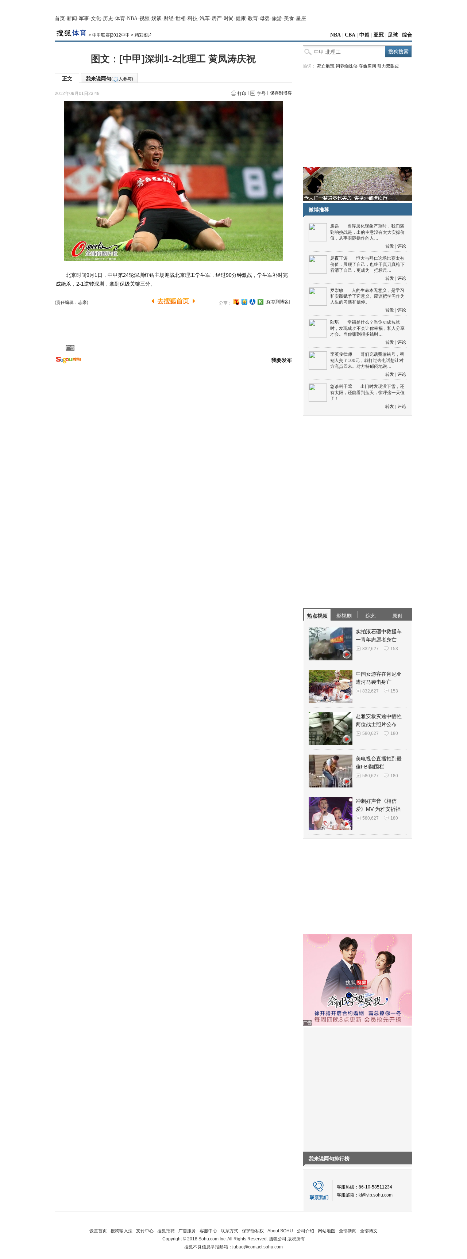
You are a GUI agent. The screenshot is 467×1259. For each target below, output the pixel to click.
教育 (253, 18)
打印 (242, 93)
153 (394, 648)
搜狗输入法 (121, 1230)
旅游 (277, 18)
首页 (60, 18)
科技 (193, 18)
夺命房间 (367, 66)
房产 (217, 18)
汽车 (205, 18)
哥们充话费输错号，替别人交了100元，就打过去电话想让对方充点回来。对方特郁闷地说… (367, 360)
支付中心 (145, 1230)
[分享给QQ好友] (244, 302)
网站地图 (326, 1230)
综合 (407, 35)
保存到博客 (281, 93)
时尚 (229, 18)
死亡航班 (326, 66)
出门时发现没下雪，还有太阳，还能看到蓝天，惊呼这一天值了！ (367, 392)
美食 (289, 18)
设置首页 (98, 1230)
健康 (241, 18)
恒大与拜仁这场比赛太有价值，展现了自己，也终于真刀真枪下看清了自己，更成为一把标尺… (367, 264)
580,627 (370, 733)
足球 (393, 35)
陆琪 (334, 322)
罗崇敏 (336, 290)
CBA (350, 35)
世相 (180, 18)
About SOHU (280, 1230)
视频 (144, 18)
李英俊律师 (341, 354)
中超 (364, 35)
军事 (84, 18)
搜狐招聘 (166, 1230)
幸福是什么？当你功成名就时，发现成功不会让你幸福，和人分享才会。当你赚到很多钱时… (367, 328)
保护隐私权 (253, 1230)
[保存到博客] (278, 301)
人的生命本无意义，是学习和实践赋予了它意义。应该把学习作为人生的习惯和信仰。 (367, 296)
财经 (168, 18)
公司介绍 (305, 1230)
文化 (96, 18)
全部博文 (369, 1230)
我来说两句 (109, 78)
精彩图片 (143, 35)
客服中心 (208, 1230)
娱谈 (156, 18)
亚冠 (379, 35)
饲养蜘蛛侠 (347, 66)
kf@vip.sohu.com (376, 1195)
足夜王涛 (339, 258)
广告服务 (187, 1230)
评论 (401, 246)
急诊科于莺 (341, 386)
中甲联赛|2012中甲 (111, 35)
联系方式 (229, 1230)
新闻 (72, 18)
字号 (261, 93)
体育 (120, 18)
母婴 (265, 18)
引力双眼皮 (388, 66)
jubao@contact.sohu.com (257, 1247)
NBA (132, 18)
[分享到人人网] (252, 302)
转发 (389, 246)
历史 (108, 18)
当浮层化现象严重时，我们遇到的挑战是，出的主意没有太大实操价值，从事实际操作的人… (367, 232)
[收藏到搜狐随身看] (260, 302)
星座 (301, 18)
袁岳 (334, 226)
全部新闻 (347, 1230)
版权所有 (296, 1238)
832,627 (370, 648)
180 (394, 733)
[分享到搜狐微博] (236, 302)
